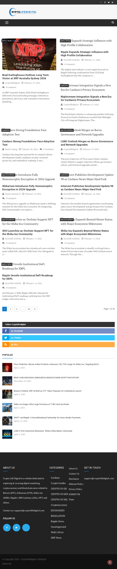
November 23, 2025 (22, 381)
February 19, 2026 (91, 149)
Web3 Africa (57, 532)
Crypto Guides (58, 483)
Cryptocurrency (59, 504)
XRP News (56, 537)
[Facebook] (105, 2)
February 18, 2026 (33, 194)
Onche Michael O (13, 194)
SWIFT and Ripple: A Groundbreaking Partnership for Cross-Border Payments (47, 417)
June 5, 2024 (19, 367)
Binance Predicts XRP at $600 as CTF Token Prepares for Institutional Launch (48, 391)
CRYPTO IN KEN (59, 494)
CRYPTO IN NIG (59, 499)
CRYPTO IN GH (59, 488)
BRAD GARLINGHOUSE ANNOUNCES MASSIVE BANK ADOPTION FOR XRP (46, 377)
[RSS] (112, 2)
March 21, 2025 (20, 421)
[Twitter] (109, 2)
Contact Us (74, 473)
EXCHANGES (57, 510)
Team (71, 499)
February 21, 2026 (92, 59)
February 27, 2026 (32, 83)
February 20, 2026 (30, 149)
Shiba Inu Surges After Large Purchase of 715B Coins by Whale (41, 404)
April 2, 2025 (19, 394)
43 (29, 309)
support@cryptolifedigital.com (29, 510)
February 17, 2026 (34, 238)
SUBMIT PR (74, 494)
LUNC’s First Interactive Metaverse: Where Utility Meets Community (43, 431)
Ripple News (7, 41)
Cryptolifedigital (12, 83)
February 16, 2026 (34, 283)
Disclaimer (74, 478)
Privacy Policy (75, 489)
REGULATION (58, 515)
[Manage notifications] (109, 562)
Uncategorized (67, 130)
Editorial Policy (76, 483)
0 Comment (11, 87)
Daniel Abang (11, 149)
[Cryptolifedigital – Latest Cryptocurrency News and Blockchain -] (22, 12)
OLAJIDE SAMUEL (72, 59)
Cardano (64, 85)
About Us (73, 468)
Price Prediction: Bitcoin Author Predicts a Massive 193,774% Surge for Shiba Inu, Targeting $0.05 (56, 364)
